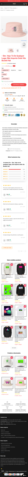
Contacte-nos (3, 448)
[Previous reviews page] (19, 251)
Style (3, 72)
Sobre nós (3, 430)
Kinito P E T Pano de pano (10, 8)
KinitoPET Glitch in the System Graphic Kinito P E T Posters (7, 298)
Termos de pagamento (5, 445)
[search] (24, 4)
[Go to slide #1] (10, 50)
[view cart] (26, 4)
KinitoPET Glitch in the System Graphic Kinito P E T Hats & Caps (20, 370)
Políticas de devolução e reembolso (8, 447)
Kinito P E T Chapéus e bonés (7, 10)
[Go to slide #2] (17, 50)
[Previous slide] (2, 29)
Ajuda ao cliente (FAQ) (5, 450)
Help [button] (25, 475)
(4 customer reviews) (11, 63)
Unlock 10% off (2, 471)
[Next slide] (25, 29)
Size (2, 76)
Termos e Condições (5, 431)
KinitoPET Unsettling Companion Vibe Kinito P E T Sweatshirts (20, 277)
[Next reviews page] (25, 251)
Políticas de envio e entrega (6, 443)
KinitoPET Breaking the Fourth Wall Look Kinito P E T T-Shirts (20, 319)
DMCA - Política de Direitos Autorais (8, 435)
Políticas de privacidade (5, 433)
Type (3, 68)
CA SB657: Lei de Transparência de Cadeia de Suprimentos (12, 437)
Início (2, 8)
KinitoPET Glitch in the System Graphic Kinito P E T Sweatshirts (7, 277)
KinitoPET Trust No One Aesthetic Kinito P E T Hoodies (19, 340)
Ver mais (14, 347)
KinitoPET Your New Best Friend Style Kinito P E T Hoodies (20, 298)
